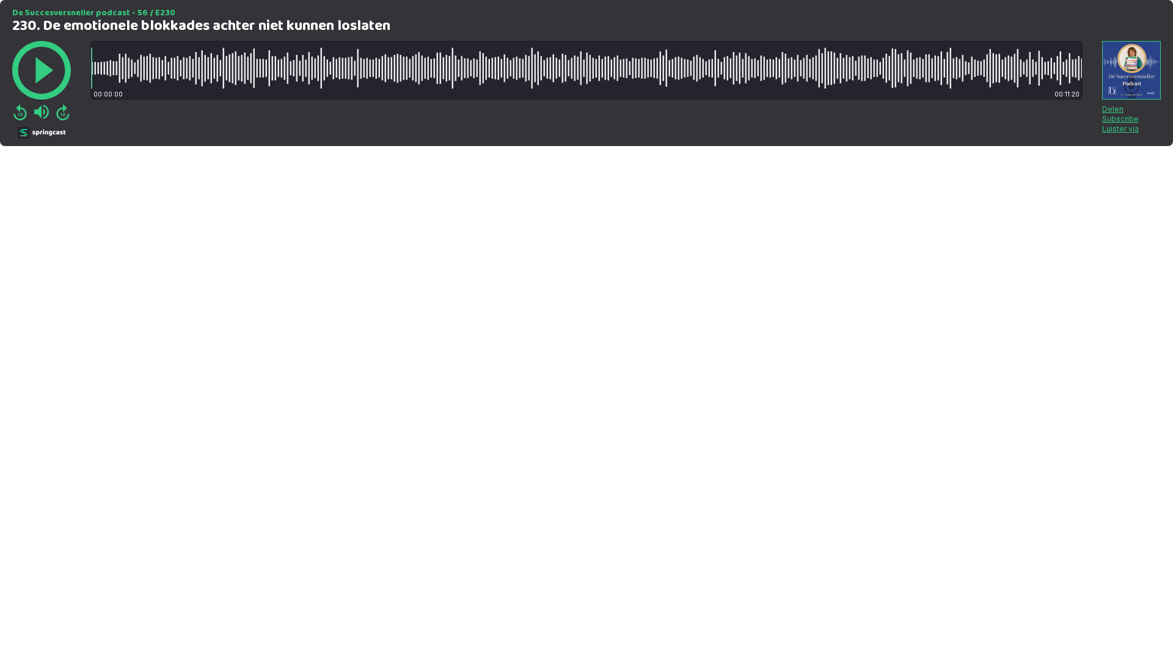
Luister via (1120, 128)
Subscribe (1120, 118)
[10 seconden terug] (20, 112)
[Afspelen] (41, 70)
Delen (1113, 109)
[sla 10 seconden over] (63, 112)
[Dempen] (41, 112)
